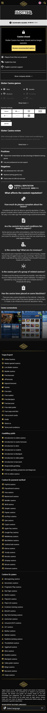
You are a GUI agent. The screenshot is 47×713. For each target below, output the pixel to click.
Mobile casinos (10, 371)
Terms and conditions (12, 427)
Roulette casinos (10, 655)
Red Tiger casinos (11, 591)
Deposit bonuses (10, 383)
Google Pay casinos (11, 532)
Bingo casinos (9, 667)
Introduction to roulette (13, 450)
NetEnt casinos (10, 595)
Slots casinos (9, 651)
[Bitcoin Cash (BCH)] (40, 111)
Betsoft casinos (10, 611)
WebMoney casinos (11, 536)
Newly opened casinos (12, 363)
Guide (7, 419)
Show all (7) (42, 108)
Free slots (8, 391)
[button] (23, 708)
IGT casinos (9, 627)
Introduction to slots (12, 446)
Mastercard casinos (12, 496)
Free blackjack (10, 399)
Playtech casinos (11, 599)
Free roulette (9, 395)
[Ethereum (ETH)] (6, 116)
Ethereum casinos (11, 568)
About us (8, 423)
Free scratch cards (11, 415)
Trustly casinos (10, 552)
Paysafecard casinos (12, 488)
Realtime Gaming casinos (13, 639)
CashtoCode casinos (12, 544)
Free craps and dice (11, 411)
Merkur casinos (10, 631)
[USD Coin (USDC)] (29, 116)
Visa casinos (9, 492)
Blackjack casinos (11, 659)
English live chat (10, 62)
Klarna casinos (10, 548)
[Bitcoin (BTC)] (6, 111)
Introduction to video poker (14, 458)
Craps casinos (10, 675)
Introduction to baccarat (13, 462)
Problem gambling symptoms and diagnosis (20, 470)
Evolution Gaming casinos (14, 607)
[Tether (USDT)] (29, 111)
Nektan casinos (10, 635)
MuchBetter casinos (12, 540)
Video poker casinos (12, 663)
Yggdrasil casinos (11, 647)
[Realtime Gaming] (6, 124)
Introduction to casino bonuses (16, 442)
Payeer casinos (10, 512)
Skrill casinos (9, 504)
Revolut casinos (10, 556)
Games (7, 387)
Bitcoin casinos (10, 564)
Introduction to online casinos (15, 438)
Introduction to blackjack (13, 454)
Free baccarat (9, 403)
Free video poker (10, 407)
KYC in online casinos (12, 474)
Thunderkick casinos (12, 643)
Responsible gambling (12, 466)
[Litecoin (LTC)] (17, 111)
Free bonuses (9, 375)
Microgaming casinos (12, 579)
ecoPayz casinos (10, 516)
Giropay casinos (10, 560)
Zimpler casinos (10, 508)
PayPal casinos (10, 484)
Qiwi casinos (9, 520)
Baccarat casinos (11, 671)
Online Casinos (10, 359)
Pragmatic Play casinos (13, 587)
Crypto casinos (10, 524)
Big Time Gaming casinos (13, 615)
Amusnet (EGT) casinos (13, 623)
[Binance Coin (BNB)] (17, 116)
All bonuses (9, 379)
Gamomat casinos (11, 619)
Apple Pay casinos (11, 528)
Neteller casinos (10, 500)
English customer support (14, 67)
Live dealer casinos (11, 367)
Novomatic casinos (11, 583)
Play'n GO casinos (11, 603)
